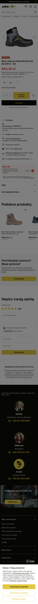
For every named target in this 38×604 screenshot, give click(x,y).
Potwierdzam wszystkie (19, 587)
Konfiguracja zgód (19, 599)
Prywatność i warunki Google (18, 581)
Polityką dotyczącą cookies (21, 573)
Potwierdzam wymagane (19, 593)
